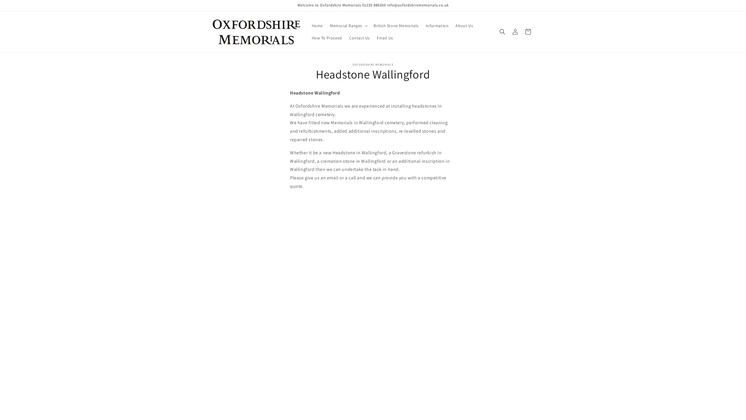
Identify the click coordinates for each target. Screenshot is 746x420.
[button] (348, 26)
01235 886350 (374, 5)
